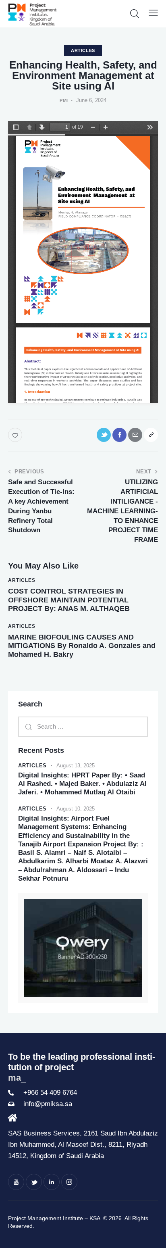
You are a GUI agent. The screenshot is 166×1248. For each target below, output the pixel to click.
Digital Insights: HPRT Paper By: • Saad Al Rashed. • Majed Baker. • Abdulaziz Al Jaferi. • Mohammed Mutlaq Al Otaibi (82, 783)
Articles (83, 50)
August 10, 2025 (75, 809)
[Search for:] (83, 726)
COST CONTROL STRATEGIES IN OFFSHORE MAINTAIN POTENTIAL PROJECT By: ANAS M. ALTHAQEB (69, 600)
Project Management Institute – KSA (55, 1218)
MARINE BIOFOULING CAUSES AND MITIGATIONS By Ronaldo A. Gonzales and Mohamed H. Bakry (82, 645)
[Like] (16, 435)
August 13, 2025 (75, 766)
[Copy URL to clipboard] (151, 435)
